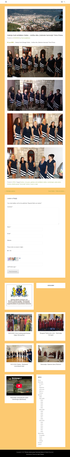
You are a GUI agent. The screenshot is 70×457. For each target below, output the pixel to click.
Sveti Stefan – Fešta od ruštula (56, 191)
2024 (42, 402)
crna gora (27, 182)
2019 (42, 413)
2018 (42, 415)
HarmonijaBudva (25, 38)
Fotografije (41, 435)
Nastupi (40, 395)
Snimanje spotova (10, 191)
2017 (42, 417)
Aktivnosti (41, 389)
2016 (42, 418)
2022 (42, 406)
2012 (42, 428)
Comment (10, 206)
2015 (14, 182)
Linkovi (39, 444)
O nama (41, 384)
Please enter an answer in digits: (15, 247)
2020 (42, 411)
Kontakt (40, 442)
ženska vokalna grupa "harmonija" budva (18, 184)
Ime (40, 385)
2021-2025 (41, 398)
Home (39, 380)
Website (9, 240)
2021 (42, 407)
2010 (42, 431)
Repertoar (41, 387)
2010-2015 (41, 420)
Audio (40, 437)
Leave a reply (34, 184)
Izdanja (41, 440)
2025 (42, 400)
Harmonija (40, 382)
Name (9, 227)
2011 (42, 429)
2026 (40, 396)
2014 (42, 424)
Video (40, 439)
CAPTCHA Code (11, 267)
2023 (42, 404)
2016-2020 (41, 409)
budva (22, 182)
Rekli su (41, 391)
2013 (42, 426)
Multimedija (41, 433)
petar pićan (58, 182)
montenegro (50, 182)
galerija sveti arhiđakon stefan (39, 182)
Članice (41, 393)
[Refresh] (20, 258)
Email (9, 233)
